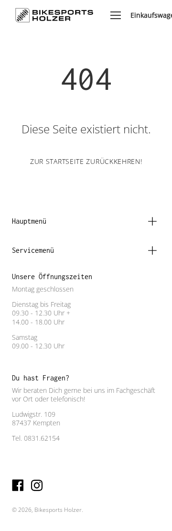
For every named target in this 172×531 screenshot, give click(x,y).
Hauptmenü (29, 221)
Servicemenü (33, 250)
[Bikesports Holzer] (54, 15)
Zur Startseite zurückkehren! (86, 161)
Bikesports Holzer (58, 510)
